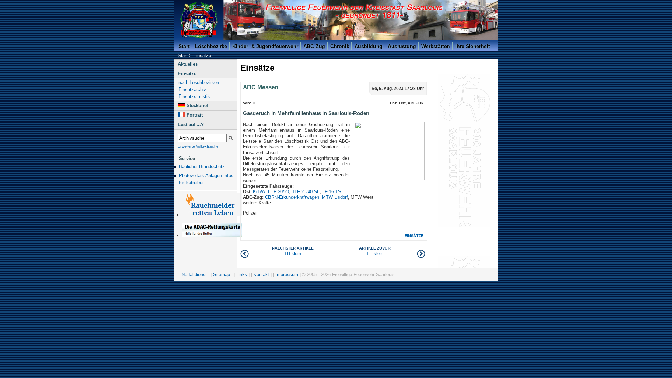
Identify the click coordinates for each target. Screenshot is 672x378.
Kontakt (261, 274)
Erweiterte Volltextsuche (198, 146)
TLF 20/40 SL (306, 191)
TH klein (375, 251)
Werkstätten (435, 46)
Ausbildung (369, 46)
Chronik (339, 46)
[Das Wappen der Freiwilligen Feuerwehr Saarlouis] (199, 20)
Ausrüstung (402, 46)
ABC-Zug (314, 46)
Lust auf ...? (191, 124)
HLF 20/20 (278, 191)
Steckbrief (197, 105)
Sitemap (221, 274)
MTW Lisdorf (335, 197)
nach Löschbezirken (198, 82)
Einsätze (202, 55)
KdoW (259, 191)
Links (241, 274)
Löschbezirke (211, 46)
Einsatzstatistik (194, 96)
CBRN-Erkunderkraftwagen (292, 197)
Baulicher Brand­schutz (202, 166)
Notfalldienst (194, 274)
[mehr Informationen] (212, 235)
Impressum (286, 274)
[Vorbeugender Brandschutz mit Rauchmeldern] (212, 214)
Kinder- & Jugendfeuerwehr (265, 46)
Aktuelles (188, 64)
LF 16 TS (331, 191)
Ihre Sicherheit (472, 46)
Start (184, 46)
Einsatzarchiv (192, 89)
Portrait (195, 115)
